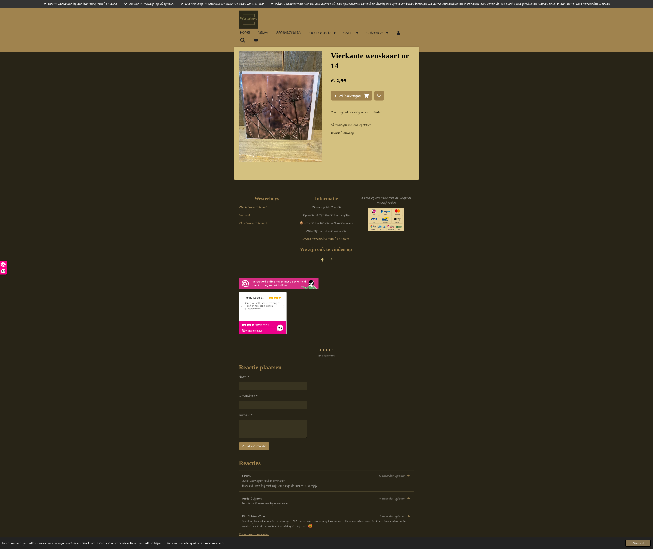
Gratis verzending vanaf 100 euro (326, 239)
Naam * (244, 377)
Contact (244, 215)
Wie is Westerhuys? (253, 207)
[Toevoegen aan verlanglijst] (379, 95)
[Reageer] (409, 476)
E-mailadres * (248, 396)
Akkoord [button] (637, 543)
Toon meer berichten (254, 534)
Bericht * (245, 415)
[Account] (398, 33)
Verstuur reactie (254, 446)
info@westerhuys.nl (253, 223)
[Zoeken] (243, 40)
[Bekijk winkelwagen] (256, 40)
